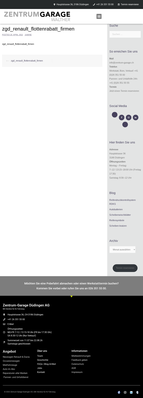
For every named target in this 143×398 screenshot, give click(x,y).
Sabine (28, 35)
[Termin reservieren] (114, 114)
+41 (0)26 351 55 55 (119, 83)
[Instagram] (128, 117)
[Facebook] (121, 117)
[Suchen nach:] (125, 34)
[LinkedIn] (135, 117)
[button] (99, 16)
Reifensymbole (116, 220)
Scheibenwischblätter (120, 215)
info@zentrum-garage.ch (121, 62)
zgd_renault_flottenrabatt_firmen (18, 44)
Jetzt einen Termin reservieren (124, 91)
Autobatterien (116, 209)
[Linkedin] (131, 392)
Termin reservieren (125, 268)
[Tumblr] (137, 392)
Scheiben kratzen (118, 226)
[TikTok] (125, 124)
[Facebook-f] (119, 392)
